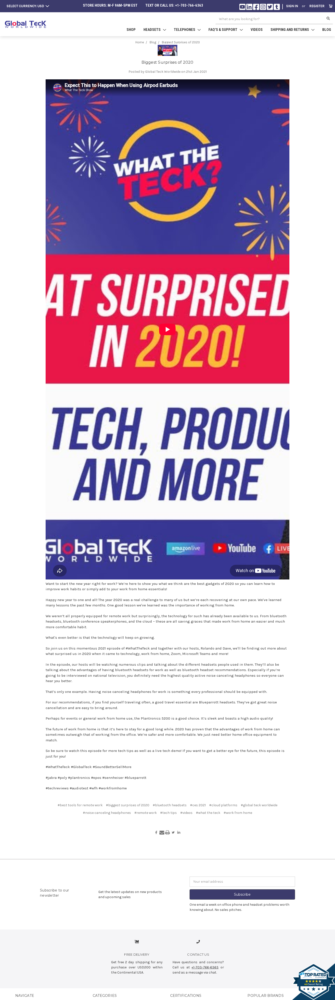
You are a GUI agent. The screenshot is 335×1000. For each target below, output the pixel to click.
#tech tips (168, 813)
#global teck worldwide (259, 805)
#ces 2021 (198, 805)
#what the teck (208, 813)
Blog (326, 29)
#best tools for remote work (80, 805)
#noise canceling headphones (107, 813)
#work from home (238, 813)
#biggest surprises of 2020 (127, 805)
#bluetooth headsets (170, 805)
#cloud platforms (223, 805)
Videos (257, 29)
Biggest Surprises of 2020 (167, 62)
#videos (186, 813)
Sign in (292, 6)
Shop (131, 29)
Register (316, 6)
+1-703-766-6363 (205, 967)
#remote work (145, 813)
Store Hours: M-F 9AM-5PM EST (110, 5)
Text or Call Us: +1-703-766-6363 (174, 5)
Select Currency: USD (26, 6)
